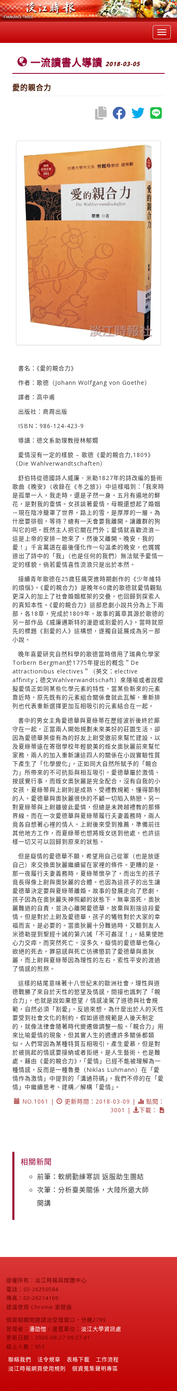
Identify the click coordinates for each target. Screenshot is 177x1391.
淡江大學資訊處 (101, 1328)
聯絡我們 (19, 1359)
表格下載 (78, 1359)
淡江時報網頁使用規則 (37, 1368)
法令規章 (49, 1359)
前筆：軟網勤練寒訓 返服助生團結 (90, 1176)
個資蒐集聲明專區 (95, 1368)
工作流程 (107, 1359)
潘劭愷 (38, 1328)
